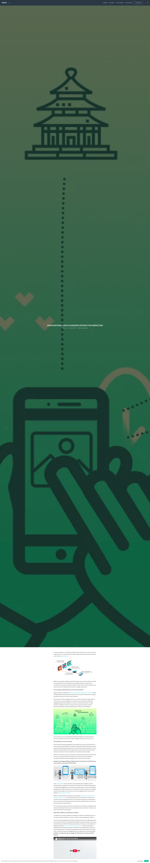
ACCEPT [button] (146, 860)
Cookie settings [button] (140, 860)
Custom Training (119, 2)
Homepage (105, 2)
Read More (75, 860)
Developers (111, 2)
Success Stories (128, 2)
